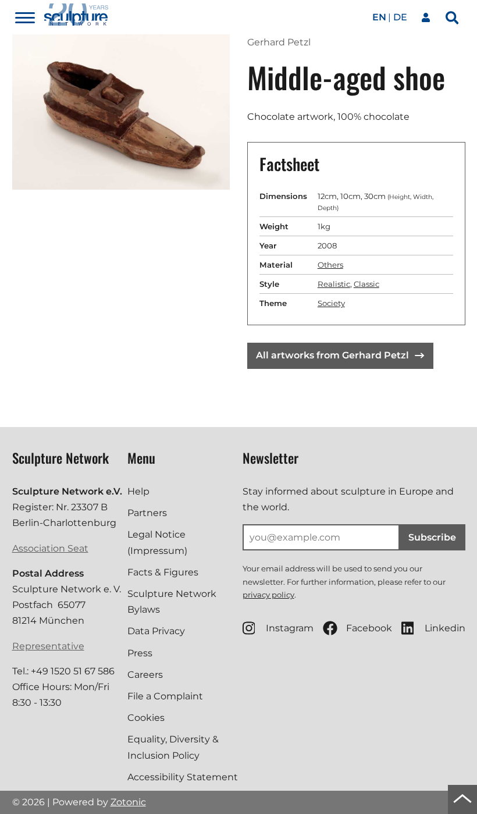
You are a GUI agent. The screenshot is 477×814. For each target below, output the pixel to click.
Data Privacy (156, 631)
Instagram (290, 628)
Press (139, 653)
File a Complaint (165, 696)
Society (331, 303)
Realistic (334, 284)
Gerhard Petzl (279, 42)
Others (330, 264)
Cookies (146, 717)
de (400, 17)
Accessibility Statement (182, 777)
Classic (366, 284)
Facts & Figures (162, 572)
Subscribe (432, 537)
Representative (48, 646)
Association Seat (50, 548)
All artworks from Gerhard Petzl (332, 355)
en (379, 17)
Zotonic (128, 802)
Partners (147, 512)
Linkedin (445, 628)
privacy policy (268, 594)
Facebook (369, 628)
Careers (145, 674)
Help (138, 491)
